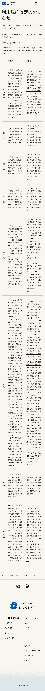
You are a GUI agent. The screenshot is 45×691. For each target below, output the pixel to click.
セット (26, 623)
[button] (41, 3)
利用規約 (27, 646)
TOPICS (8, 628)
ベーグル (27, 628)
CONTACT (9, 638)
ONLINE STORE (12, 618)
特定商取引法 (29, 655)
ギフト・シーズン (30, 618)
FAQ (7, 633)
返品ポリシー (29, 660)
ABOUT (8, 623)
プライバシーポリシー (32, 651)
